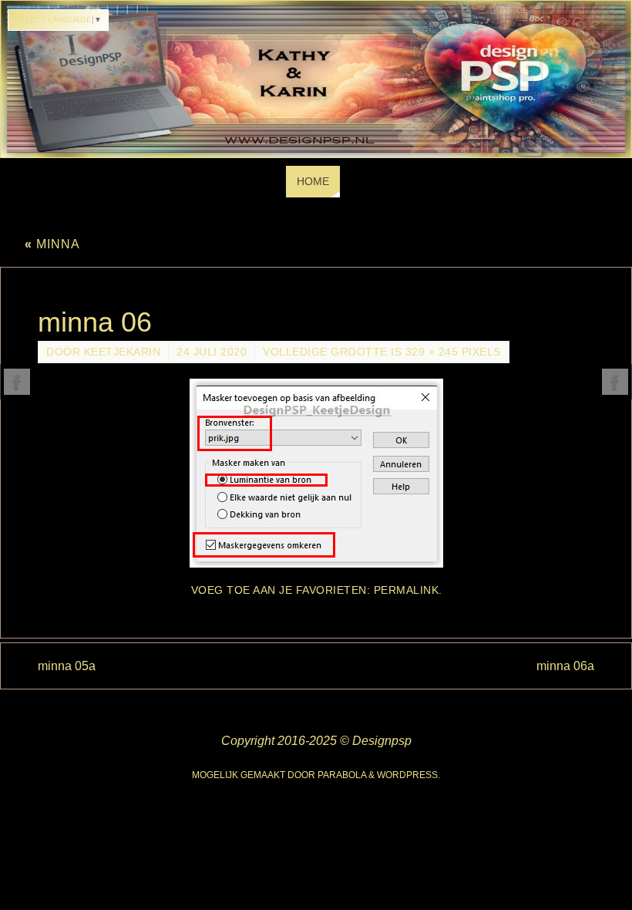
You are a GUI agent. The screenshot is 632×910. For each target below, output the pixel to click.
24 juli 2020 (211, 352)
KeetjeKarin (122, 352)
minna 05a (67, 665)
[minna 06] (316, 473)
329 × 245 (432, 352)
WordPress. (408, 775)
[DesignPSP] (17, 382)
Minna (52, 244)
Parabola (342, 775)
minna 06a (565, 665)
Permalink (406, 590)
